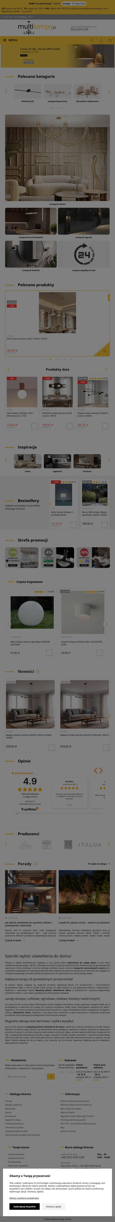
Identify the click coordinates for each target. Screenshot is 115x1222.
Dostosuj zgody (53, 1206)
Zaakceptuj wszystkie (24, 1206)
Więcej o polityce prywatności (24, 1198)
